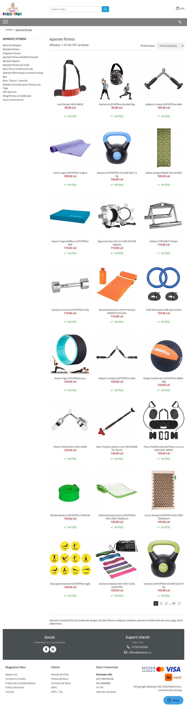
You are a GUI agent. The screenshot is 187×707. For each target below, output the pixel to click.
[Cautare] (105, 9)
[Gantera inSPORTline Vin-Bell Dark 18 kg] (163, 558)
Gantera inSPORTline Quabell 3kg (117, 104)
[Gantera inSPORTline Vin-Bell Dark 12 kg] (116, 147)
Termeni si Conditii (15, 678)
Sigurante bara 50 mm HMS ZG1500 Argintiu (117, 243)
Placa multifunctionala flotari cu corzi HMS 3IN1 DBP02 (164, 448)
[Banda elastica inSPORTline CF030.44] (70, 490)
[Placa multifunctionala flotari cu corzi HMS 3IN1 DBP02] (163, 421)
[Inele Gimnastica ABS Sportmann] (163, 284)
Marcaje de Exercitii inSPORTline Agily (70, 583)
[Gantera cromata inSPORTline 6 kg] (70, 284)
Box (5, 76)
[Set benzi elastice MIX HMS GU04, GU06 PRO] (116, 558)
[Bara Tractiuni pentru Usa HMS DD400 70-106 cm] (116, 421)
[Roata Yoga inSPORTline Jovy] (70, 353)
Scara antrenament (13, 99)
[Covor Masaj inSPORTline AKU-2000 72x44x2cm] (163, 490)
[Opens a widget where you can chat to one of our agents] (173, 700)
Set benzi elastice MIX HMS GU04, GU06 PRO (117, 585)
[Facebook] (46, 649)
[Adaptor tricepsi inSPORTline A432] (116, 353)
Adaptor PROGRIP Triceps (164, 241)
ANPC (54, 687)
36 (173, 603)
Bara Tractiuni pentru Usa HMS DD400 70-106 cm (117, 448)
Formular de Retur (61, 683)
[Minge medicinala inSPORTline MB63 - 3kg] (163, 353)
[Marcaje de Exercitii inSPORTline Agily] (70, 558)
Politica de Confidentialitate (20, 683)
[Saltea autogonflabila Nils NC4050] (163, 147)
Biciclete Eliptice (11, 61)
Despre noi (11, 674)
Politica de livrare (14, 687)
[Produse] (6, 23)
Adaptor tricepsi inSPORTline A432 (116, 378)
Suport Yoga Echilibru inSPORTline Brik (70, 243)
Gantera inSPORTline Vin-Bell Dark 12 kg (117, 174)
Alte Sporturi (9, 91)
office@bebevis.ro (139, 652)
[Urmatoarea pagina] (179, 603)
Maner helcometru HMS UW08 (70, 446)
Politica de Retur (60, 678)
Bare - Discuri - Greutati (15, 80)
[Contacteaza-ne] (180, 22)
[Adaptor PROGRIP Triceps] (163, 216)
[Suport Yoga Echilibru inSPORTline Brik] (70, 216)
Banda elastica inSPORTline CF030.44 (70, 515)
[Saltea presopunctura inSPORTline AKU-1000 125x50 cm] (116, 490)
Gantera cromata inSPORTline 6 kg (70, 309)
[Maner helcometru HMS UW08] (70, 421)
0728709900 (139, 647)
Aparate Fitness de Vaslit (16, 64)
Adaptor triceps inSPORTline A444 (164, 104)
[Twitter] (53, 649)
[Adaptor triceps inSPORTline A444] (163, 79)
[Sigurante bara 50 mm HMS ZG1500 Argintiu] (116, 216)
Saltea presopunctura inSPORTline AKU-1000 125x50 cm (117, 517)
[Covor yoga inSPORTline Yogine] (70, 147)
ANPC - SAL (57, 691)
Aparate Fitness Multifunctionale (20, 57)
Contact (9, 691)
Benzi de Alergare (12, 45)
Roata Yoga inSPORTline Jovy (70, 378)
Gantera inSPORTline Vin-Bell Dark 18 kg (164, 585)
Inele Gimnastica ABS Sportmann (164, 309)
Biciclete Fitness (11, 49)
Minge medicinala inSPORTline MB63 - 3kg (163, 380)
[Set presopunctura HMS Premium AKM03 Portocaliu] (116, 284)
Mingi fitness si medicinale (17, 95)
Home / (10, 29)
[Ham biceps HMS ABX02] (70, 79)
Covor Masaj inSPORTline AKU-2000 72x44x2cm (164, 517)
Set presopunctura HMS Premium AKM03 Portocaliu (117, 311)
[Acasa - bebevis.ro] (21, 9)
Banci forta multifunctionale (18, 68)
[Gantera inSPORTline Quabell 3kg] (116, 79)
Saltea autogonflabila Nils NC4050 (163, 172)
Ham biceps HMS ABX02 (70, 104)
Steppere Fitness (12, 53)
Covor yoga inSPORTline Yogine (70, 172)
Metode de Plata (60, 674)
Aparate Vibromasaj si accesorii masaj (23, 72)
